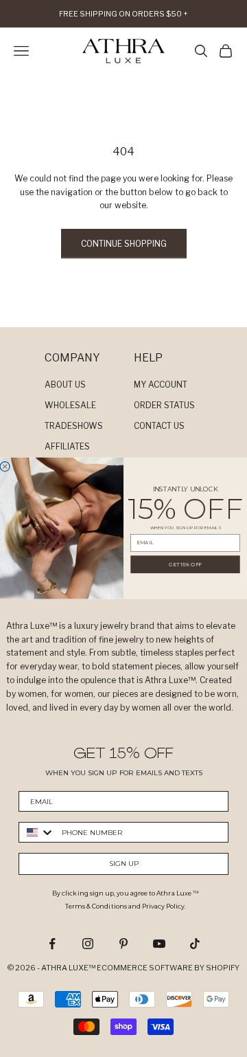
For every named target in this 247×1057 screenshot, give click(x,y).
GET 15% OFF (185, 564)
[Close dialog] (5, 466)
